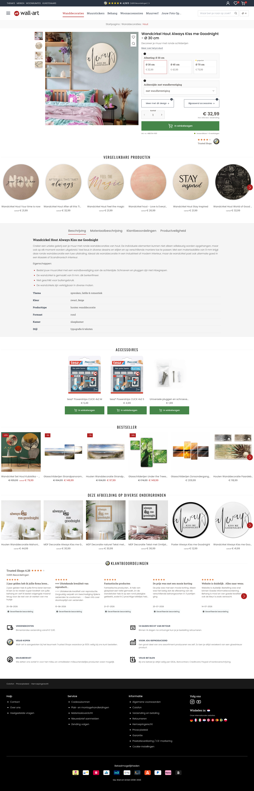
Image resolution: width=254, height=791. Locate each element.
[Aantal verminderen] (144, 115)
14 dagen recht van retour (154, 626)
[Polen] (225, 720)
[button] (91, 78)
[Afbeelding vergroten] (133, 43)
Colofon (10, 683)
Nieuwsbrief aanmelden (85, 718)
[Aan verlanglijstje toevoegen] (133, 37)
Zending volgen (80, 724)
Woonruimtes (33, 3)
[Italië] (200, 720)
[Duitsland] (191, 720)
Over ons (15, 707)
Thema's (11, 3)
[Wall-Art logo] (26, 13)
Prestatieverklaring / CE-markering (152, 741)
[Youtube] (198, 701)
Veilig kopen (23, 640)
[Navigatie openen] (8, 13)
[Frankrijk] (195, 720)
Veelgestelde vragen (22, 713)
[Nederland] (204, 720)
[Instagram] (192, 701)
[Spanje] (217, 720)
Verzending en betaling (145, 713)
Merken (20, 3)
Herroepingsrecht (39, 683)
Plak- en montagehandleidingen (90, 707)
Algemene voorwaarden (146, 702)
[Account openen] (228, 3)
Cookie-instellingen (143, 746)
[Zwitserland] (212, 720)
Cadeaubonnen (80, 702)
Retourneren (139, 718)
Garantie (137, 735)
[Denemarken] (208, 720)
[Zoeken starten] (236, 13)
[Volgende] (250, 187)
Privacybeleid (22, 683)
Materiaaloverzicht (82, 713)
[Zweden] (221, 720)
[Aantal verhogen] (161, 115)
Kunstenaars (49, 3)
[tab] (77, 231)
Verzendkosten (25, 626)
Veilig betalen (147, 657)
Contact (15, 702)
